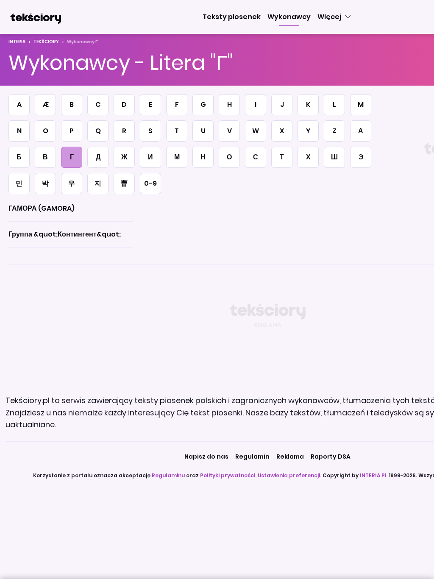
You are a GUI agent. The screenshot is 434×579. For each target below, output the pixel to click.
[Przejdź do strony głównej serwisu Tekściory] (35, 17)
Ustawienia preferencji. (289, 475)
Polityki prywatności (227, 475)
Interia (16, 42)
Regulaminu (168, 475)
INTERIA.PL (373, 475)
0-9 (150, 183)
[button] (231, 17)
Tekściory (46, 42)
